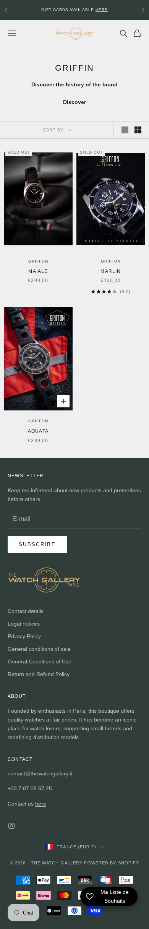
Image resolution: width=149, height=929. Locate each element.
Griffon (38, 261)
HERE (102, 10)
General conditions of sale (39, 649)
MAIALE (38, 271)
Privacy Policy (24, 636)
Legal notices (24, 624)
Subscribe (37, 544)
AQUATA (38, 431)
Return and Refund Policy (39, 674)
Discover (74, 102)
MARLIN (110, 271)
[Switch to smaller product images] (137, 130)
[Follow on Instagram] (11, 826)
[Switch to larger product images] (124, 130)
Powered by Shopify (111, 863)
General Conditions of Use (39, 661)
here (40, 804)
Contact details (26, 611)
